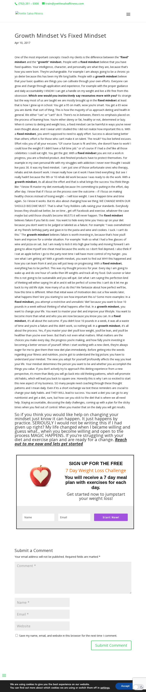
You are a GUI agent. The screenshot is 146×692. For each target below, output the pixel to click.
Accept (125, 686)
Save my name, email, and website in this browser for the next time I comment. (68, 635)
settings (105, 688)
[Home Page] (29, 14)
